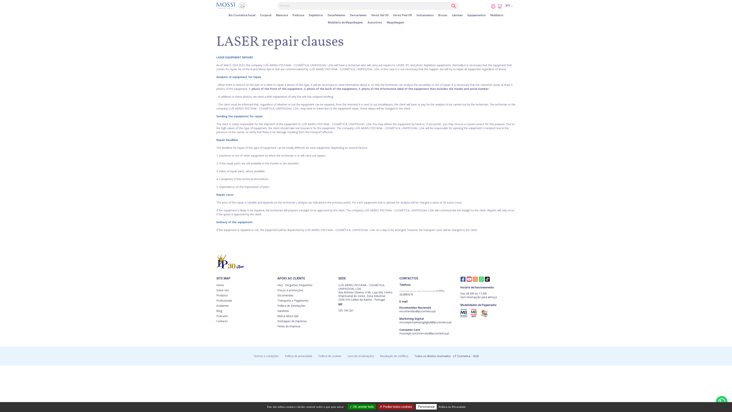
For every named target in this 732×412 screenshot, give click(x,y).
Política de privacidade (298, 356)
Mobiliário (496, 15)
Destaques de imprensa (292, 321)
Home (220, 285)
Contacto (222, 321)
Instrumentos (425, 15)
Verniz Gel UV (379, 15)
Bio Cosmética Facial (242, 15)
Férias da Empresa (288, 326)
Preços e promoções (290, 290)
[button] (509, 6)
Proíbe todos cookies (397, 407)
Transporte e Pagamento (293, 300)
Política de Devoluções (291, 305)
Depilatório (316, 15)
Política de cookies (329, 356)
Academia (222, 305)
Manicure (282, 15)
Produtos (222, 295)
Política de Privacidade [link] (452, 406)
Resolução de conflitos (394, 356)
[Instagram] (475, 279)
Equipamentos (476, 15)
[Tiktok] (487, 280)
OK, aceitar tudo (363, 407)
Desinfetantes (336, 15)
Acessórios (375, 22)
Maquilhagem (395, 22)
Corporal (265, 15)
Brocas (442, 15)
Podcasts (222, 316)
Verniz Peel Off (402, 15)
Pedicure (298, 15)
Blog (219, 311)
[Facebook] (463, 279)
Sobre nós (222, 290)
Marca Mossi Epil (287, 316)
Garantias (283, 311)
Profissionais (224, 300)
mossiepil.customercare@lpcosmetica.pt (424, 333)
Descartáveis (358, 15)
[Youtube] (469, 279)
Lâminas (457, 15)
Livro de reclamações (361, 356)
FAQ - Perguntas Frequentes (294, 285)
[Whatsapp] (481, 279)
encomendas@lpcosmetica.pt (417, 311)
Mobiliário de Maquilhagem (345, 22)
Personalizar (426, 407)
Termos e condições (266, 356)
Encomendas (285, 295)
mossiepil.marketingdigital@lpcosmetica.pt (425, 322)
